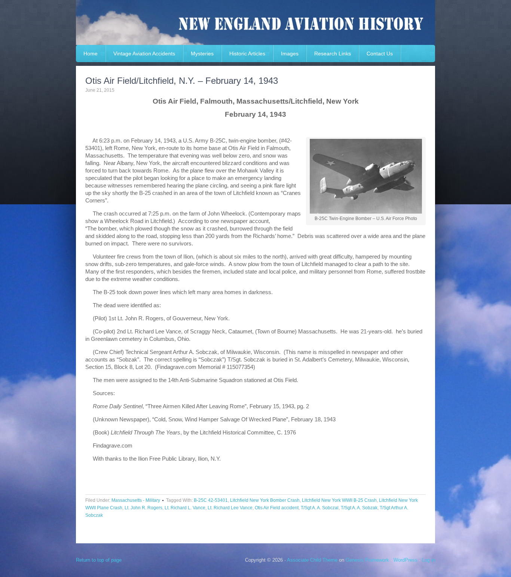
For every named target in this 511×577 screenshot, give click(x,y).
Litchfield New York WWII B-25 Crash (339, 500)
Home (90, 54)
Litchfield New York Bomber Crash (265, 500)
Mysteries (202, 54)
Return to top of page (99, 560)
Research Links (332, 54)
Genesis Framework (367, 560)
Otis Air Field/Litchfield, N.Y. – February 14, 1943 (181, 81)
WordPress (405, 560)
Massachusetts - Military (135, 500)
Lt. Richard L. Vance (185, 507)
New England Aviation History (255, 22)
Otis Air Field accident (277, 507)
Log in (428, 560)
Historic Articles (247, 54)
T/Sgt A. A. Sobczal (320, 507)
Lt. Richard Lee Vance (230, 507)
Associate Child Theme (312, 560)
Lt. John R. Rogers (143, 507)
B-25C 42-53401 (211, 500)
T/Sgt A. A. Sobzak (359, 507)
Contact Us (380, 54)
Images (290, 54)
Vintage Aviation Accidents (144, 54)
